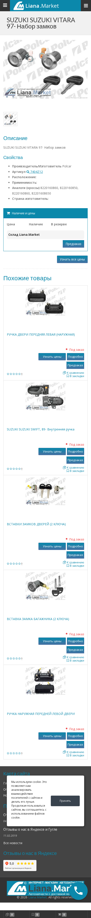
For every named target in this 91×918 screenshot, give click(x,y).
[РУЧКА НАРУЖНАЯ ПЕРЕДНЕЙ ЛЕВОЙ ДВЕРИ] (45, 681)
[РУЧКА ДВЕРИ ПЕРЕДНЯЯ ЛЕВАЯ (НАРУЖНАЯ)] (45, 301)
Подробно (75, 357)
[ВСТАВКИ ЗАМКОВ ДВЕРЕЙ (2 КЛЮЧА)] (45, 491)
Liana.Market (37, 897)
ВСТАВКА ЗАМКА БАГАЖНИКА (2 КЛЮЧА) (38, 619)
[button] (78, 890)
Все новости (12, 843)
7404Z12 (36, 172)
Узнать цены (52, 357)
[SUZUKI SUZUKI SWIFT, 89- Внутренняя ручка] (45, 396)
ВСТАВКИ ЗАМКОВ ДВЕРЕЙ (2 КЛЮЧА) (36, 524)
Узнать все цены (72, 259)
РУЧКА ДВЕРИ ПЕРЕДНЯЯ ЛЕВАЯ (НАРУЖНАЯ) (41, 334)
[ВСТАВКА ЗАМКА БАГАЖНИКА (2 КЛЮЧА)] (45, 586)
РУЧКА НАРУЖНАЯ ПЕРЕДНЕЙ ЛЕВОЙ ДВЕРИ (41, 714)
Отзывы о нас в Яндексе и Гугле (30, 829)
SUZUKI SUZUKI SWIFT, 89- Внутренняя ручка (40, 429)
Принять (65, 801)
